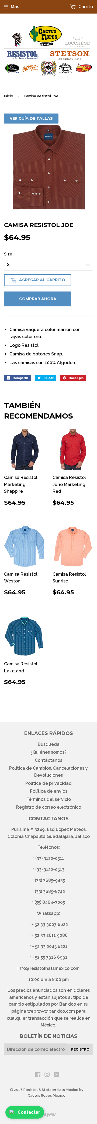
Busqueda (49, 744)
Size (8, 254)
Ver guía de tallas (31, 118)
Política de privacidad (48, 783)
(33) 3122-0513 (49, 869)
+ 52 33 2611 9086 (50, 935)
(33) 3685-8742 (50, 891)
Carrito (85, 6)
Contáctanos (48, 760)
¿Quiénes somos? (48, 752)
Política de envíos (48, 791)
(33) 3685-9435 (50, 880)
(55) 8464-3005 (49, 902)
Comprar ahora (37, 298)
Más (15, 6)
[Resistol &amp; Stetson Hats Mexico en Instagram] (47, 1075)
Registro (80, 1049)
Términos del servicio (48, 799)
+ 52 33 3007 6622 (50, 924)
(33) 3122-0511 (49, 858)
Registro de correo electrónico (48, 807)
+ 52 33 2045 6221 (49, 946)
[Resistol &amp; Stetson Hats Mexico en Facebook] (38, 1075)
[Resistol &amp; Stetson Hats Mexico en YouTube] (56, 1075)
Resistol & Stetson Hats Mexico (50, 1090)
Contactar (29, 1112)
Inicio (8, 96)
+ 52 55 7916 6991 (49, 957)
